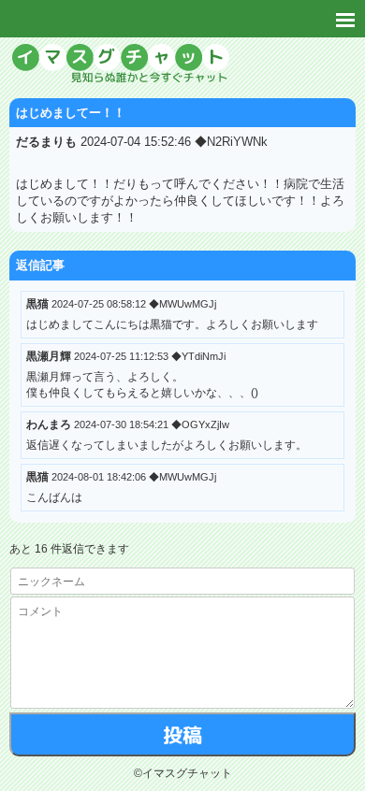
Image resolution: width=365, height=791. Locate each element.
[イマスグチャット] (182, 65)
